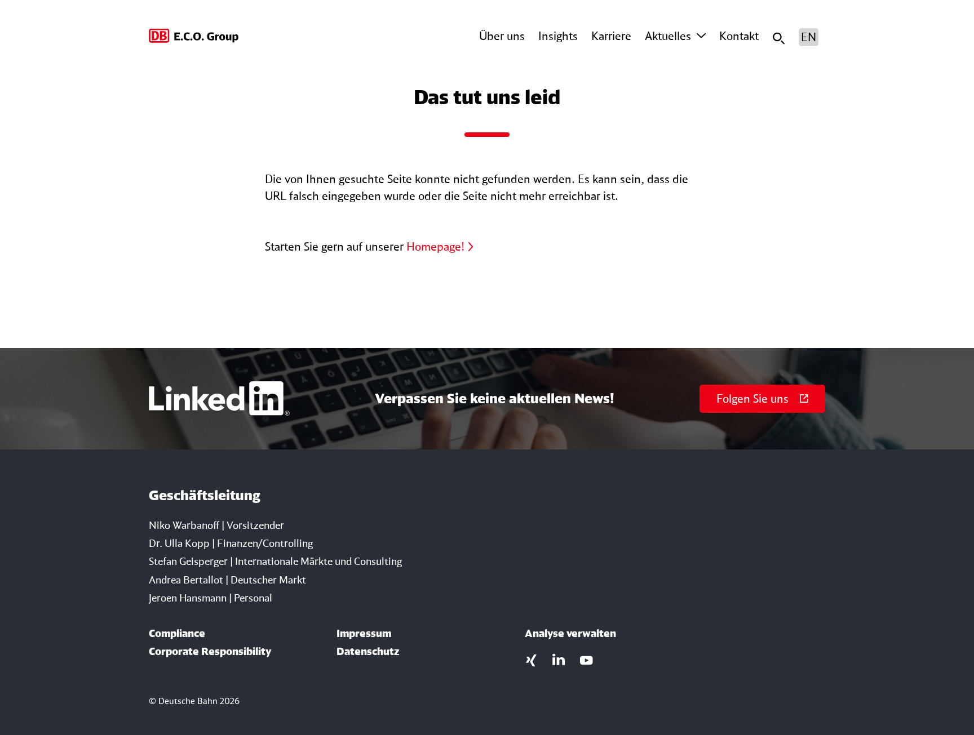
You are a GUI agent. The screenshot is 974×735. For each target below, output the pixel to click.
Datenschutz (368, 651)
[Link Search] (778, 37)
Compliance (177, 633)
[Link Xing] (531, 659)
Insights (558, 36)
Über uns (502, 36)
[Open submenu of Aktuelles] (701, 36)
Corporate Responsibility (210, 651)
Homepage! (435, 246)
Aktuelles (668, 36)
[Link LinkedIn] (558, 659)
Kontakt (739, 36)
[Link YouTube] (586, 659)
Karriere (611, 36)
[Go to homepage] (194, 37)
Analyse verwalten (570, 633)
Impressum (364, 633)
